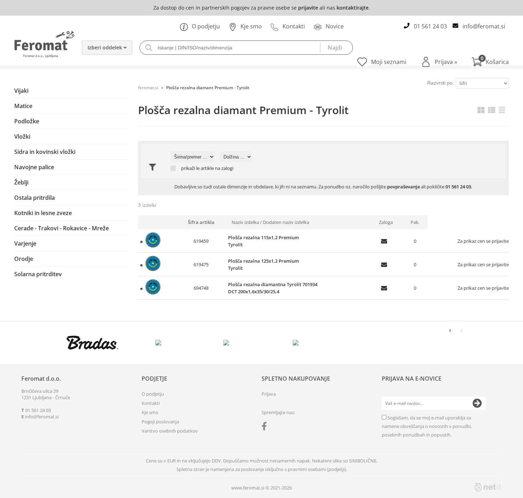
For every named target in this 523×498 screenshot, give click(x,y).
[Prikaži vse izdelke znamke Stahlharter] (228, 343)
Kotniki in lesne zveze (43, 213)
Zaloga (386, 222)
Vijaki (21, 91)
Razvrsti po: (440, 83)
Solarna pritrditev (38, 274)
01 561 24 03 (430, 26)
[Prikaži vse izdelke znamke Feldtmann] (160, 343)
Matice (23, 106)
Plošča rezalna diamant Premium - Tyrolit (207, 88)
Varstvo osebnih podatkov (170, 431)
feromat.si (148, 88)
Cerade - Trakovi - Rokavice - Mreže (61, 228)
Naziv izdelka (245, 222)
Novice (335, 26)
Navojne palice (34, 167)
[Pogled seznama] (491, 110)
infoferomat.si (484, 26)
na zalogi (224, 168)
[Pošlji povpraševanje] (386, 241)
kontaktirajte (353, 7)
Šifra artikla (201, 222)
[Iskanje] (336, 48)
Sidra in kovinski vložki (44, 152)
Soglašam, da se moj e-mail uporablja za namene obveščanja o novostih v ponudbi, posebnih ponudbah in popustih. (427, 426)
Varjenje (25, 243)
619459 (201, 241)
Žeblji (21, 182)
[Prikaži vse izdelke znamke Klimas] (296, 343)
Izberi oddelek (105, 47)
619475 (201, 264)
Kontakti (293, 26)
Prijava (446, 62)
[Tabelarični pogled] (502, 110)
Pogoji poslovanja (160, 421)
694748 (201, 288)
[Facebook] (266, 427)
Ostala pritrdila (34, 198)
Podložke (26, 121)
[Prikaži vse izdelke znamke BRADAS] (92, 343)
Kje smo (251, 26)
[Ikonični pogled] (481, 110)
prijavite (308, 7)
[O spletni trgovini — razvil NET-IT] (488, 487)
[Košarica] (490, 62)
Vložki (22, 136)
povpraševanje (403, 186)
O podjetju (206, 26)
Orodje (23, 259)
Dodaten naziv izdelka (286, 222)
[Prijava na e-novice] (477, 403)
